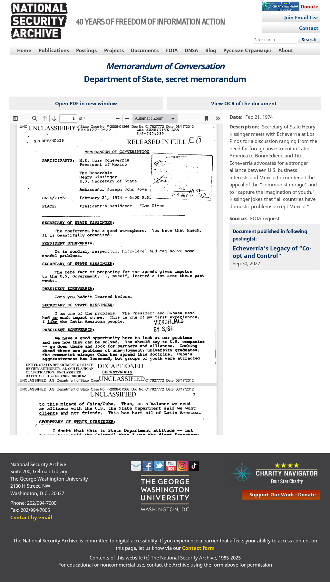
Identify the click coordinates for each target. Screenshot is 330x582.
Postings (86, 50)
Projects (114, 50)
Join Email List (301, 17)
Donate (309, 6)
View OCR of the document (244, 103)
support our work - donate (282, 494)
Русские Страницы (247, 50)
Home (24, 50)
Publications (54, 50)
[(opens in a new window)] (136, 469)
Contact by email (31, 517)
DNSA (191, 50)
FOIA (172, 50)
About (285, 50)
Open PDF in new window (86, 103)
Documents (145, 50)
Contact (308, 28)
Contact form (198, 548)
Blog (210, 50)
